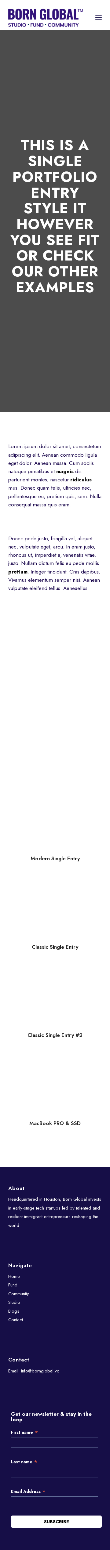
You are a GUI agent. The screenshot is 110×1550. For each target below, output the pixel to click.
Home (14, 1276)
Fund (12, 1285)
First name (24, 1432)
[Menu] (98, 17)
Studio (14, 1302)
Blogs (13, 1311)
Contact (15, 1319)
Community (18, 1293)
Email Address (28, 1491)
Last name (24, 1462)
